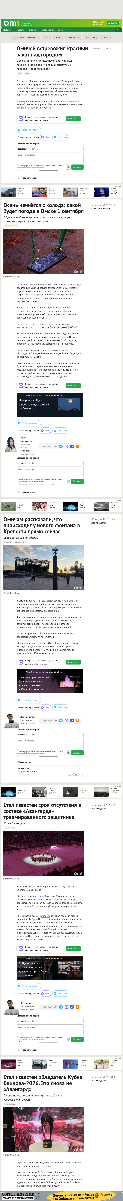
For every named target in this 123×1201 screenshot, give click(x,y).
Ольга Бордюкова (100, 208)
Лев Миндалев (99, 522)
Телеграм (62, 137)
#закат (27, 73)
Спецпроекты (48, 29)
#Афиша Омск (19, 542)
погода (67, 291)
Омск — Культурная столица (96, 37)
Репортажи (33, 29)
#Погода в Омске (11, 226)
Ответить (79, 774)
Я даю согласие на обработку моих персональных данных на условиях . (40, 166)
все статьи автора (27, 454)
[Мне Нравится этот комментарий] (70, 774)
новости (45, 915)
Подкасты (19, 29)
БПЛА (58, 37)
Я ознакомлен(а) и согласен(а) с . (38, 170)
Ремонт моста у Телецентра (26, 37)
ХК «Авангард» (72, 37)
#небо (20, 73)
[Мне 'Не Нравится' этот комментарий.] (73, 774)
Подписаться (73, 118)
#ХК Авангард (10, 828)
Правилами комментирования (48, 170)
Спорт (41, 896)
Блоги (61, 29)
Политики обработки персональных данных (30, 167)
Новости (7, 29)
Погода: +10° (98, 22)
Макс (47, 137)
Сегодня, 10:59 (23, 774)
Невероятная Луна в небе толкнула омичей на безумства (34, 404)
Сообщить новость (31, 129)
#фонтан (8, 542)
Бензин (46, 37)
